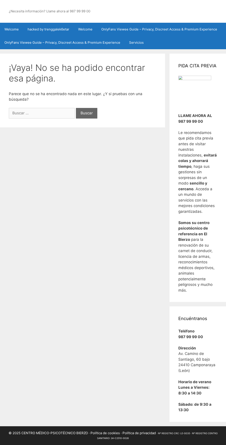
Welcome (11, 29)
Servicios (136, 42)
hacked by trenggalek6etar (48, 29)
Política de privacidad (139, 433)
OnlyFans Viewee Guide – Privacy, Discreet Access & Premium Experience (159, 29)
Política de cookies (105, 433)
